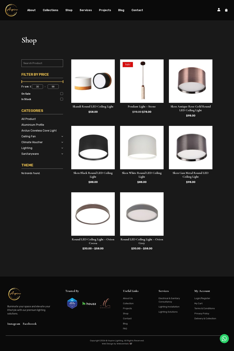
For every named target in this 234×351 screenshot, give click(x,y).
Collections (50, 10)
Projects (105, 10)
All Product (28, 119)
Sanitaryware (30, 153)
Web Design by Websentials (115, 343)
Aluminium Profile (32, 124)
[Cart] (226, 10)
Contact (137, 10)
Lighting (26, 148)
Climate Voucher (32, 142)
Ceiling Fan (28, 136)
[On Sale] (61, 93)
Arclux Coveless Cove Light (39, 130)
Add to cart (142, 93)
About (31, 10)
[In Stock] (61, 99)
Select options (93, 93)
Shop (68, 10)
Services (86, 10)
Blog (121, 10)
